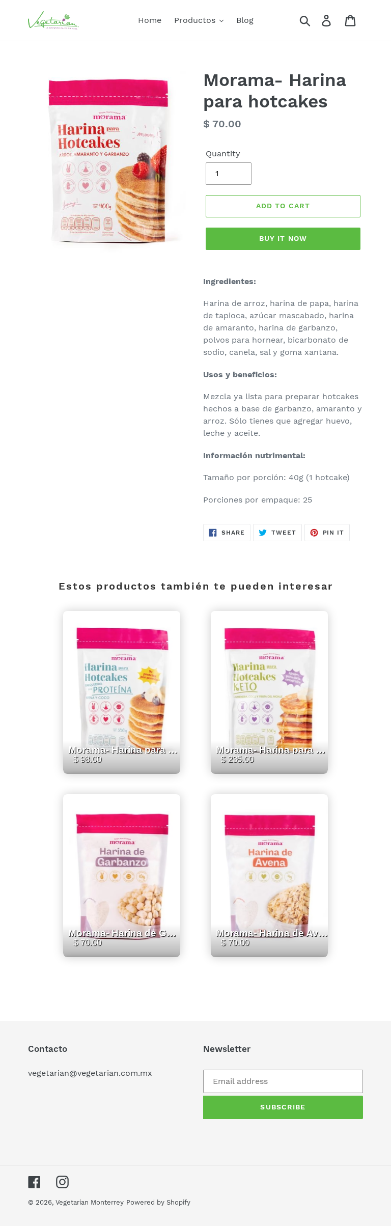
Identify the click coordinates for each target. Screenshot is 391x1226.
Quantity (223, 153)
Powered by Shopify (158, 1202)
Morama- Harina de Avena (272, 946)
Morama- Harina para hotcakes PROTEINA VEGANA (124, 763)
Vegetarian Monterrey (89, 1202)
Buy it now (283, 238)
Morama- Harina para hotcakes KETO (272, 763)
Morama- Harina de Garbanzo (124, 946)
